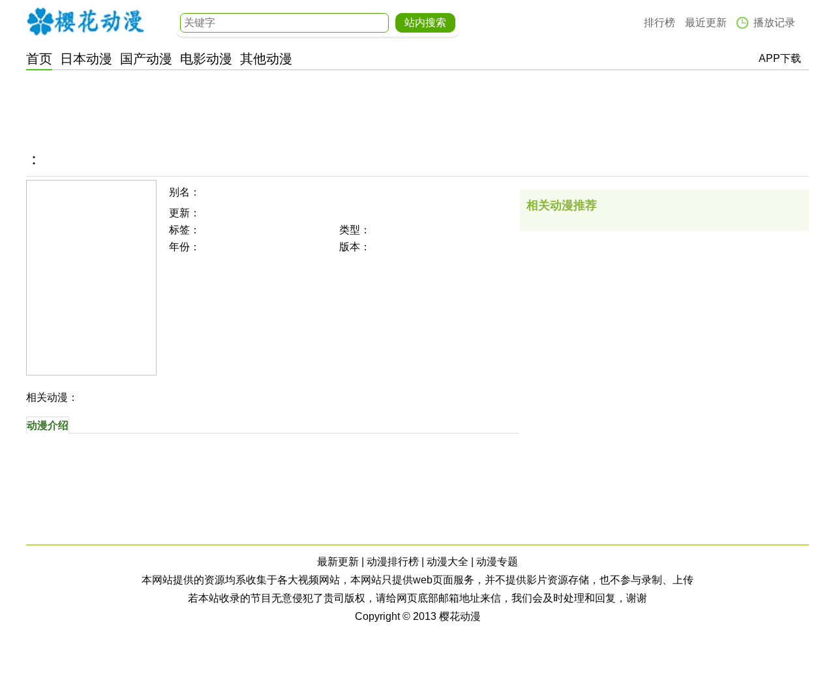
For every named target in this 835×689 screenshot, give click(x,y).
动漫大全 (447, 561)
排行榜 (659, 22)
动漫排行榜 (393, 561)
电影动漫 (206, 58)
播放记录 (774, 22)
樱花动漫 (85, 21)
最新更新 (338, 561)
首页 (39, 58)
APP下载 (780, 58)
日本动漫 (86, 58)
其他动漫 (266, 58)
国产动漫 (146, 58)
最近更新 (706, 22)
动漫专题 (497, 561)
